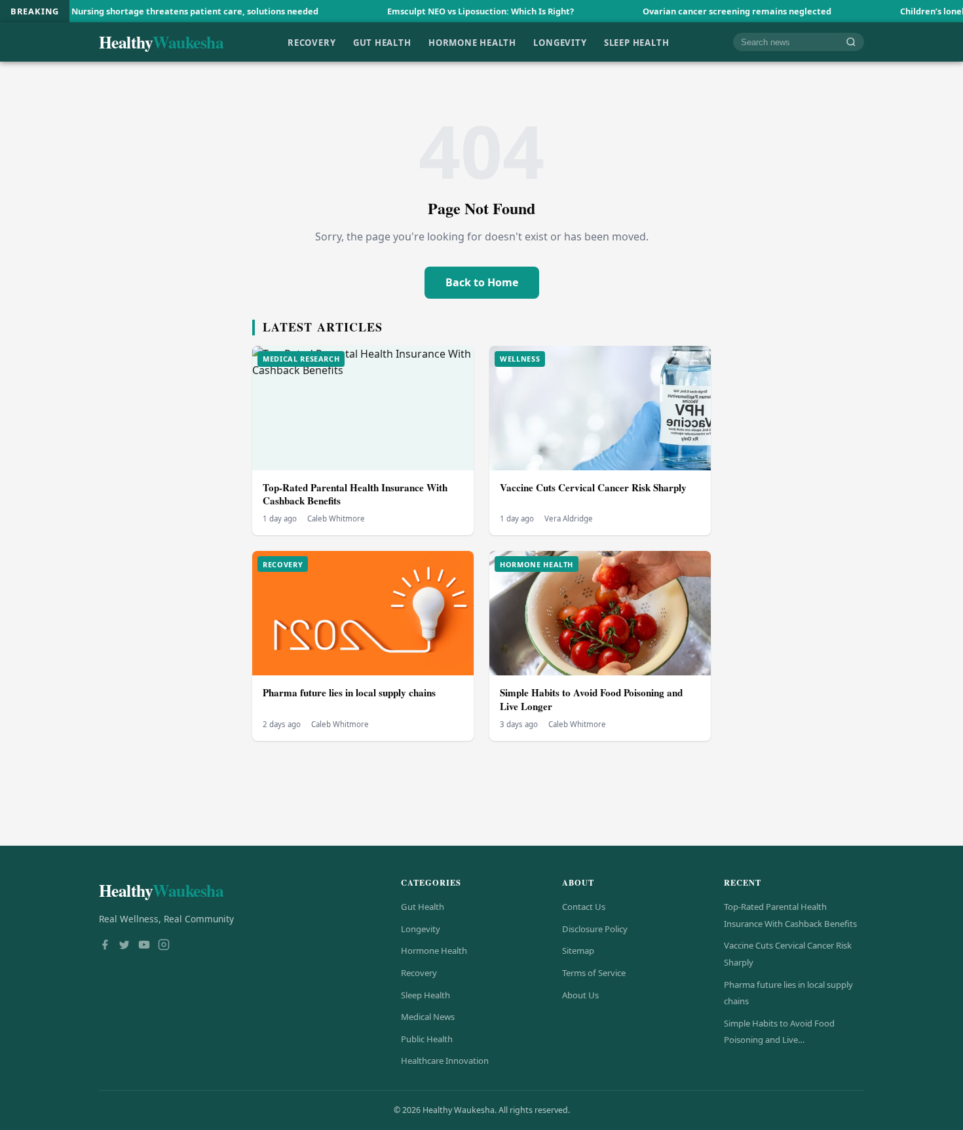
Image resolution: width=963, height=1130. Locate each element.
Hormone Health (472, 42)
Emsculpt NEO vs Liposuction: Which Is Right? (436, 11)
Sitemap (578, 950)
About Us (580, 995)
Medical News (428, 1017)
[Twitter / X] (124, 946)
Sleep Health (636, 42)
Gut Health (382, 42)
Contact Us (583, 907)
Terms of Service (594, 973)
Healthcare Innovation (445, 1060)
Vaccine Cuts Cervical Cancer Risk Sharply (593, 487)
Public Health (427, 1039)
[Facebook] (105, 946)
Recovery (311, 42)
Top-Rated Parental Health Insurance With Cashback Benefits (355, 494)
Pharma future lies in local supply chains (349, 692)
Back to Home (481, 282)
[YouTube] (144, 946)
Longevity (559, 42)
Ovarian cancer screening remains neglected (692, 11)
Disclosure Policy (595, 929)
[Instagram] (164, 946)
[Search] (851, 42)
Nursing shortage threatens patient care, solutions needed (150, 11)
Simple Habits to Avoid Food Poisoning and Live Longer (591, 699)
